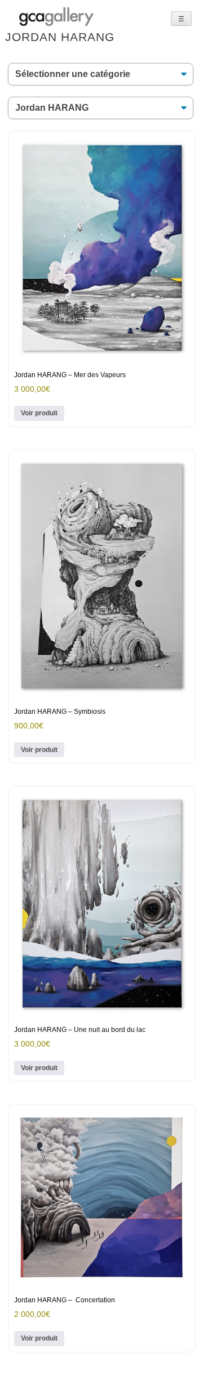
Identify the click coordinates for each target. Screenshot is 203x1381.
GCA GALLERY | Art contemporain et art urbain (56, 16)
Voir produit (39, 413)
